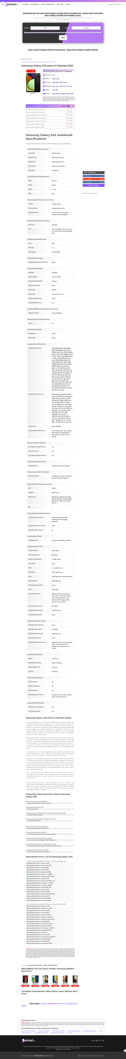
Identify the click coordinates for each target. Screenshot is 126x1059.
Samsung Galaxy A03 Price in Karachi (35, 109)
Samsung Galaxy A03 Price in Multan (35, 127)
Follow (102, 179)
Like (103, 175)
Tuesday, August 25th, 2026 (114, 4)
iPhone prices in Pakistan (44, 1030)
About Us (3, 1)
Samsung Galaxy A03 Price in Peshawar (36, 121)
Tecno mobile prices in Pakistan (41, 1032)
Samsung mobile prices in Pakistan (28, 1030)
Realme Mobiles (66, 1049)
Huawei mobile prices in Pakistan (57, 1032)
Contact (68, 4)
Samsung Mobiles (34, 4)
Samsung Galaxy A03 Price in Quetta (35, 124)
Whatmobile (26, 4)
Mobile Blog (60, 4)
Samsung (55, 765)
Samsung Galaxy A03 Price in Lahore (35, 112)
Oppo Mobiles (59, 1049)
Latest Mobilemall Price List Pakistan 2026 (49, 1004)
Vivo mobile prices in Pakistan (58, 1030)
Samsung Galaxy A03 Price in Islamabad (36, 118)
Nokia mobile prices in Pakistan (90, 1030)
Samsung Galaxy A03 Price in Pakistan (47, 62)
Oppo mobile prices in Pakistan (74, 1030)
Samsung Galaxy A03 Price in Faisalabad (36, 115)
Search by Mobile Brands (47, 4)
